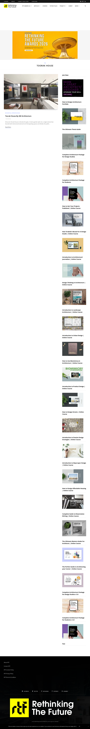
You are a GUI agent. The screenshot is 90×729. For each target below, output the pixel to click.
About (13, 1)
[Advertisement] (45, 20)
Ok (79, 726)
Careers (6, 1)
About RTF (6, 662)
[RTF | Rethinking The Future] (11, 6)
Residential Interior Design (12, 113)
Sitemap (56, 721)
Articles (36, 6)
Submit (71, 6)
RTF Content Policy (9, 670)
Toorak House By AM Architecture (18, 116)
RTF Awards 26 (26, 6)
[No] (88, 726)
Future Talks (53, 6)
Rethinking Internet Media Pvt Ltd (42, 721)
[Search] (85, 6)
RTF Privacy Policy (8, 673)
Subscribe (34, 1)
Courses (45, 6)
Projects (62, 6)
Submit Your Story (23, 1)
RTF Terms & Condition (10, 677)
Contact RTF (7, 666)
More (76, 6)
